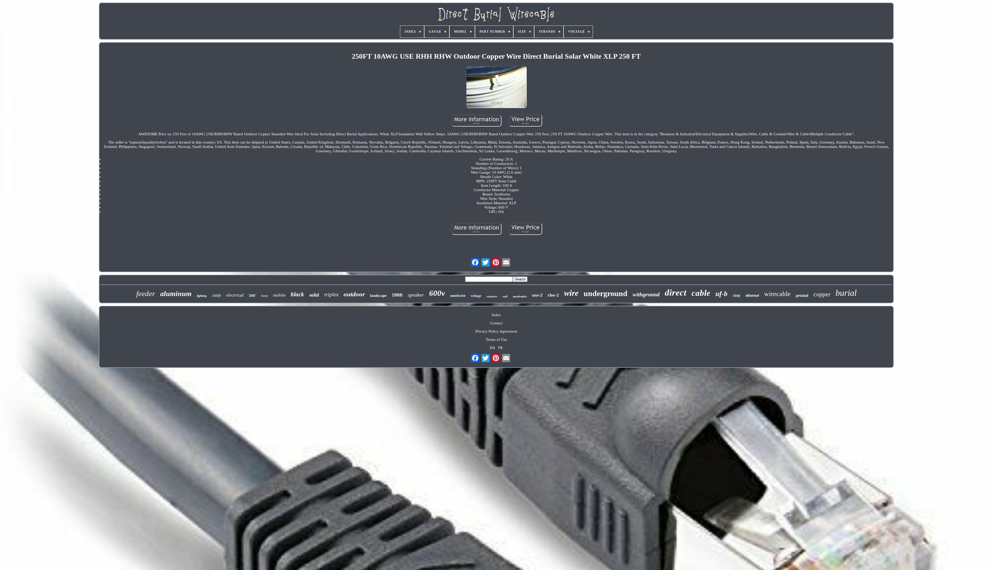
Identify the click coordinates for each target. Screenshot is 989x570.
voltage (476, 296)
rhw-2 (553, 295)
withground (646, 294)
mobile (279, 295)
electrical (235, 295)
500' (252, 295)
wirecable (777, 294)
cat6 (505, 296)
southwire (457, 296)
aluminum (176, 294)
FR (500, 348)
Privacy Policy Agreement (496, 331)
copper (821, 294)
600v (437, 293)
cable (701, 293)
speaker (416, 295)
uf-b (721, 294)
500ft (736, 296)
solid (314, 295)
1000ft (216, 296)
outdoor (354, 294)
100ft (397, 295)
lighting (202, 296)
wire (571, 293)
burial (846, 293)
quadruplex (520, 296)
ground (802, 295)
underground (605, 293)
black (297, 294)
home (264, 296)
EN (492, 348)
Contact (496, 323)
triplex (331, 294)
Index (496, 315)
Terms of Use (496, 339)
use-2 (537, 295)
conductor (492, 296)
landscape (378, 295)
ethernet (752, 295)
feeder (145, 293)
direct (675, 293)
